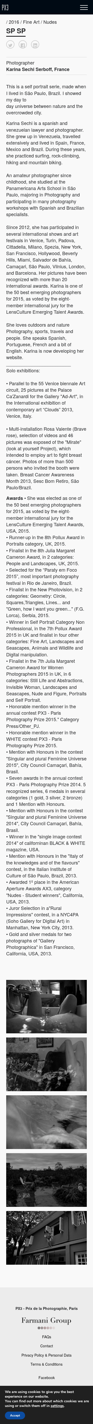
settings (57, 1406)
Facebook (46, 1377)
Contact (46, 1345)
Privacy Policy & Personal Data (46, 1355)
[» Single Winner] (35, 8)
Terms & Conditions (46, 1364)
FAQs (46, 1336)
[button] (10, 44)
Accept (15, 1415)
